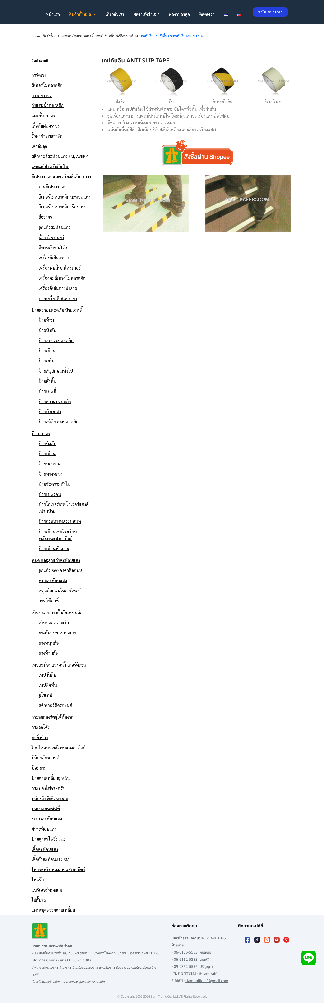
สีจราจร (45, 217)
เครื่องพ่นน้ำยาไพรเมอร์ (60, 267)
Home (36, 36)
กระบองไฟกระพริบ (49, 788)
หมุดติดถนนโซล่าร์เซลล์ (60, 590)
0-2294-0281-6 (213, 938)
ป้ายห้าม (46, 320)
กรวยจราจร (42, 95)
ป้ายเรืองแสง (50, 411)
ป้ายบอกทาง (50, 463)
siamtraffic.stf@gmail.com (206, 981)
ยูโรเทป (45, 695)
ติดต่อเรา (206, 14)
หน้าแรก (53, 14)
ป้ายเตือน (47, 350)
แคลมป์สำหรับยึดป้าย (50, 166)
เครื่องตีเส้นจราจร (54, 257)
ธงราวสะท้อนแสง (47, 818)
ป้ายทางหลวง (50, 474)
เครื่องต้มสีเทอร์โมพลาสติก (62, 278)
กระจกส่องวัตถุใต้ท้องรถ (53, 717)
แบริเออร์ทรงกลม (47, 890)
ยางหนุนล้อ (49, 643)
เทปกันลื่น (47, 674)
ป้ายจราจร (41, 433)
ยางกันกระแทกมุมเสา (57, 632)
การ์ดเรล (39, 75)
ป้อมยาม (39, 768)
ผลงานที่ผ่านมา (147, 14)
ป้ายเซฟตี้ (47, 391)
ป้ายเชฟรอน (50, 494)
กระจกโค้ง (41, 727)
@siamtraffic (209, 974)
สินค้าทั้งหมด (80, 14)
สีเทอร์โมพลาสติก (47, 85)
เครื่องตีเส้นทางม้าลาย (58, 288)
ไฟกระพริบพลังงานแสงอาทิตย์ (58, 869)
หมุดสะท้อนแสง (53, 580)
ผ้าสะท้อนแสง (44, 829)
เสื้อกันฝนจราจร (46, 125)
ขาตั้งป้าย (40, 737)
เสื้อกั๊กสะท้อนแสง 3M (50, 859)
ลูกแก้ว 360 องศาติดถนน (60, 570)
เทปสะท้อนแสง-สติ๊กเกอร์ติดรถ (59, 664)
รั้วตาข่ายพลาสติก (47, 136)
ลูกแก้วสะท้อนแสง (54, 227)
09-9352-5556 (186, 967)
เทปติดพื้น (48, 685)
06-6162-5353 (186, 959)
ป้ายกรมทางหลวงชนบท (60, 521)
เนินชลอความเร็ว (54, 622)
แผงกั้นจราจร (43, 115)
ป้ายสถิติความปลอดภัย (59, 421)
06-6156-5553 (186, 952)
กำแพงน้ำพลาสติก (48, 105)
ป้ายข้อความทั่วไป (54, 484)
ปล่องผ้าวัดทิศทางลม (50, 798)
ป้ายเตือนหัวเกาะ (54, 548)
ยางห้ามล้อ (48, 653)
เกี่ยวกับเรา (115, 14)
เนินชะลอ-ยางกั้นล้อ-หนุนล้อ (57, 612)
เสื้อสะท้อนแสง (45, 849)
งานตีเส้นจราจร (52, 186)
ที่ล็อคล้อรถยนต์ (45, 757)
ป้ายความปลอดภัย (55, 401)
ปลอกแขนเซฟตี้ (46, 808)
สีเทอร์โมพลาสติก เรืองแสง (62, 206)
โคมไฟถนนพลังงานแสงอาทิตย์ (58, 747)
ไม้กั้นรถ (39, 900)
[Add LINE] (308, 957)
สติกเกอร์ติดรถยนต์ (55, 705)
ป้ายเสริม (47, 360)
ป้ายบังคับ (47, 330)
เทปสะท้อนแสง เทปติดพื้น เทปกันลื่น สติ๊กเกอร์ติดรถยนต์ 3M (100, 36)
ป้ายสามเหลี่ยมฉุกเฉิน (51, 778)
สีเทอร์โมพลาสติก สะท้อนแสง (64, 196)
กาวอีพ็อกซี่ (49, 600)
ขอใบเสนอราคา (270, 12)
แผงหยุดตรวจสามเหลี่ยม (53, 910)
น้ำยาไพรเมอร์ (51, 237)
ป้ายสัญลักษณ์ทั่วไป (56, 371)
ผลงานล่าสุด (179, 14)
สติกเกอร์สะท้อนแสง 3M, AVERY (60, 156)
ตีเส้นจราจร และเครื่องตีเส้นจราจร (61, 176)
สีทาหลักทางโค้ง (53, 247)
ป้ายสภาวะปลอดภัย (56, 340)
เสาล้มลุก (39, 146)
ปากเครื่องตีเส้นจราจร (58, 298)
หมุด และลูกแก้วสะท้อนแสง (56, 560)
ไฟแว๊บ (38, 879)
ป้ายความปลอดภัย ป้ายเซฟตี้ (57, 310)
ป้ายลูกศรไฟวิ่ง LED (48, 839)
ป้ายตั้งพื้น (47, 381)
